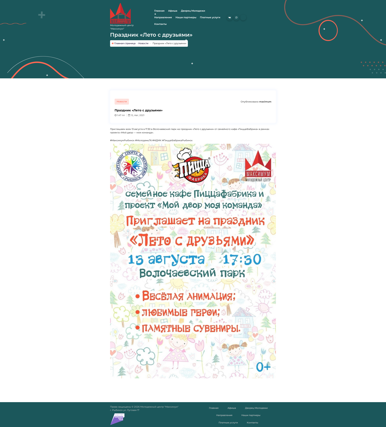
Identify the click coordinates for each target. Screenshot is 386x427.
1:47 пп (121, 115)
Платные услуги (210, 17)
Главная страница (125, 43)
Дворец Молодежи (193, 10)
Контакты (160, 24)
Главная (159, 10)
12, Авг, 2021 (137, 115)
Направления (163, 17)
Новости (143, 43)
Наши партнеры (186, 17)
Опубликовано (255, 101)
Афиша (172, 10)
